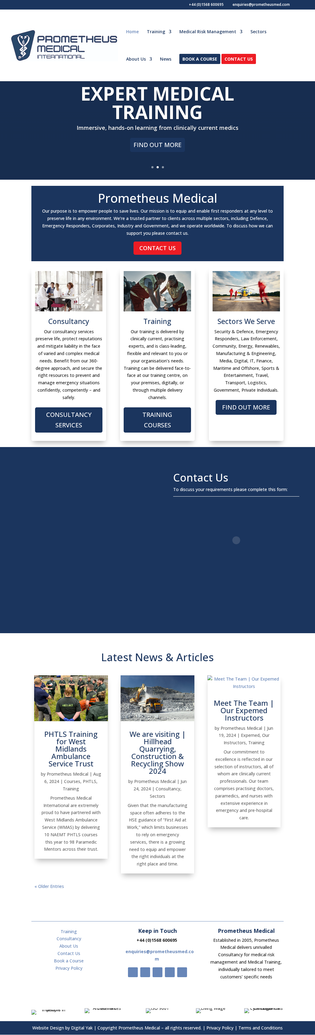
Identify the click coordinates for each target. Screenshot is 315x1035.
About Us (136, 59)
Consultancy (168, 789)
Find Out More (157, 145)
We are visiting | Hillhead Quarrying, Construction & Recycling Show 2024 (158, 752)
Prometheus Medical (67, 774)
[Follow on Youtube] (170, 972)
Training (156, 32)
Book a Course (199, 59)
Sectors (258, 32)
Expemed (250, 735)
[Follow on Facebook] (133, 972)
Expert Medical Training (157, 103)
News (165, 59)
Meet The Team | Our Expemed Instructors (244, 710)
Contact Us (239, 59)
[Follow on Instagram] (157, 972)
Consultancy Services (69, 419)
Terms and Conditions (260, 1028)
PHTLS (89, 781)
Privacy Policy (68, 968)
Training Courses (157, 419)
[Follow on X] (145, 972)
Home (132, 32)
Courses (72, 781)
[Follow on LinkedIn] (182, 972)
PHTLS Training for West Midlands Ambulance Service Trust (71, 749)
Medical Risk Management (207, 32)
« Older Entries (49, 886)
